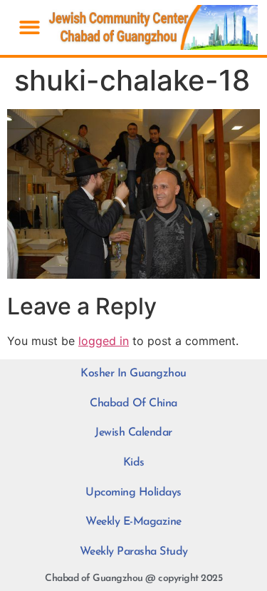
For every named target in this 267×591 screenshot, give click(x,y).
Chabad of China (133, 403)
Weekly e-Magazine (133, 522)
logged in (103, 341)
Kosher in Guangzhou (133, 373)
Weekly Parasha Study (134, 551)
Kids (134, 462)
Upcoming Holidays (133, 492)
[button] (29, 27)
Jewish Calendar (133, 432)
